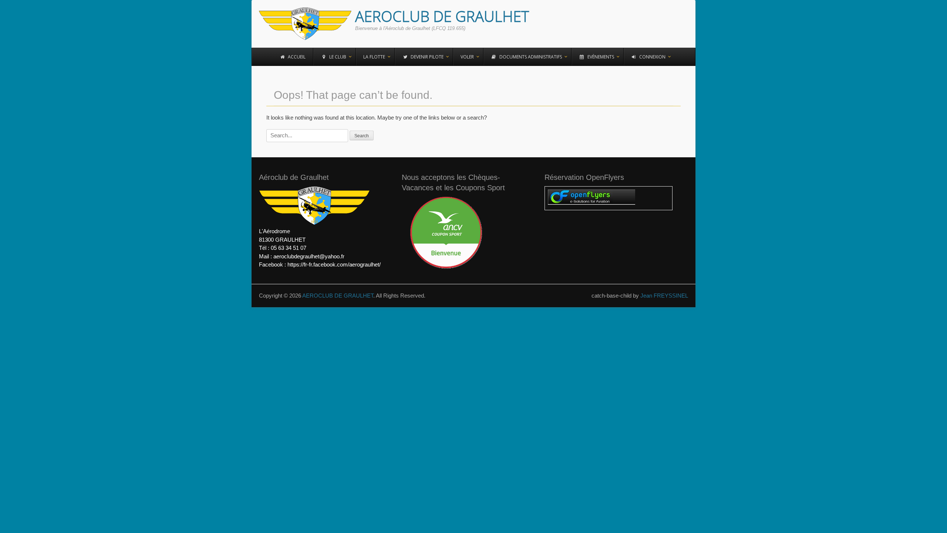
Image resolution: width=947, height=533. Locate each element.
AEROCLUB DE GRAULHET (442, 16)
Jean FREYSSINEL (664, 295)
